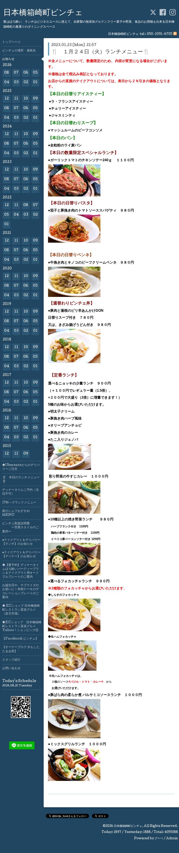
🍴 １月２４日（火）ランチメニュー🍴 (100, 52)
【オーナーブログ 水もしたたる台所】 (21, 649)
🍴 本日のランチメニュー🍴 (21, 479)
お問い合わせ (11, 668)
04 (6, 82)
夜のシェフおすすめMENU (16, 513)
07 (16, 73)
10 (26, 99)
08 (6, 73)
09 (35, 99)
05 (35, 73)
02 (26, 82)
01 (35, 82)
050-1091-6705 (159, 34)
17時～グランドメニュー (19, 502)
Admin (172, 838)
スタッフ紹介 (11, 660)
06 (25, 73)
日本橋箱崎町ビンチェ (43, 13)
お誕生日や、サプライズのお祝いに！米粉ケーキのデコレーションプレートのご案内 (20, 591)
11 (16, 99)
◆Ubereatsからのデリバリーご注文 (21, 467)
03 (16, 82)
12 (7, 99)
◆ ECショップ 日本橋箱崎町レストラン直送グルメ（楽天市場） (21, 610)
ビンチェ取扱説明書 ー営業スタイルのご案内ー (20, 527)
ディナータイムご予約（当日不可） (20, 492)
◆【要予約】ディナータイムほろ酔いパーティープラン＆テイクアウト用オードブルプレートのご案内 (20, 571)
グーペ (159, 838)
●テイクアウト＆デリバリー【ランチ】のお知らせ (21, 542)
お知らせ (8, 59)
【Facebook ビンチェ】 (20, 639)
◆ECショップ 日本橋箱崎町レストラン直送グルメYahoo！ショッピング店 (21, 626)
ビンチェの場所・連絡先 (19, 50)
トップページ (11, 42)
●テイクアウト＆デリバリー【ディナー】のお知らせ (21, 554)
